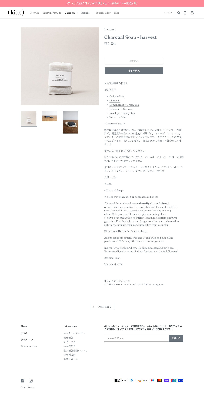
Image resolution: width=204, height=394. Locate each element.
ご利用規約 (70, 355)
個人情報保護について (76, 350)
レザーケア (70, 342)
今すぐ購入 (134, 70)
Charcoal (114, 100)
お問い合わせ (71, 359)
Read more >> (29, 346)
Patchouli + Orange (120, 109)
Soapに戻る (104, 306)
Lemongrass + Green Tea (124, 104)
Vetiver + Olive (118, 117)
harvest (110, 29)
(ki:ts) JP (31, 387)
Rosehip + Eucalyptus (122, 113)
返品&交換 (69, 346)
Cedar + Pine (116, 96)
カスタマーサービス (74, 333)
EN (165, 12)
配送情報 (68, 337)
